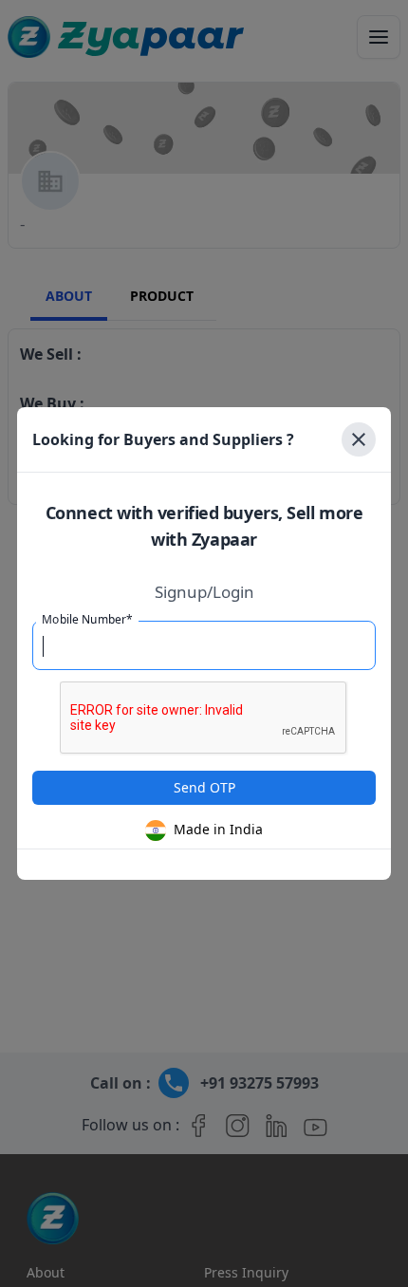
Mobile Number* (87, 619)
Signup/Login (204, 592)
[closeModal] (359, 439)
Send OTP (204, 787)
